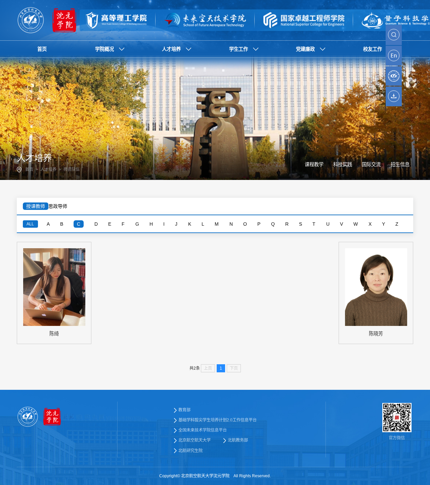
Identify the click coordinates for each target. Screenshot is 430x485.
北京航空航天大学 (194, 440)
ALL (30, 224)
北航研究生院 (190, 450)
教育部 (184, 410)
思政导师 (57, 206)
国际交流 (371, 164)
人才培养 (48, 169)
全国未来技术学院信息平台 (202, 430)
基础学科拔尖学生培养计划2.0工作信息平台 (217, 420)
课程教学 (314, 164)
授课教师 (35, 206)
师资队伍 (71, 169)
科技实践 (342, 164)
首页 (29, 169)
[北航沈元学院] (48, 20)
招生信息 (400, 164)
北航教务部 (238, 440)
